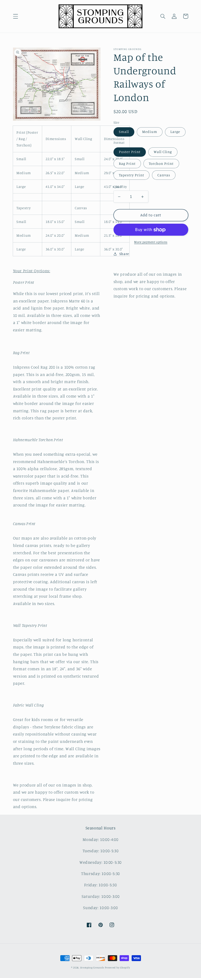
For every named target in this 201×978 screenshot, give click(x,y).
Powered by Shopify (117, 967)
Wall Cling (163, 152)
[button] (15, 16)
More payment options (150, 242)
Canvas (163, 175)
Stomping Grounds (92, 967)
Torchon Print (161, 163)
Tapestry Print (131, 175)
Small (124, 131)
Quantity (120, 187)
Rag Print (127, 163)
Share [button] (124, 254)
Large (175, 131)
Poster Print (130, 152)
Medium (149, 131)
